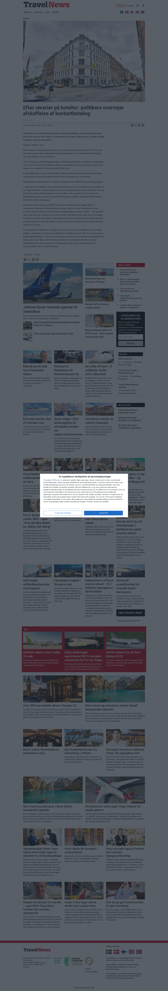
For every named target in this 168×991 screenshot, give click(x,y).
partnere (59, 480)
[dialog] (84, 495)
